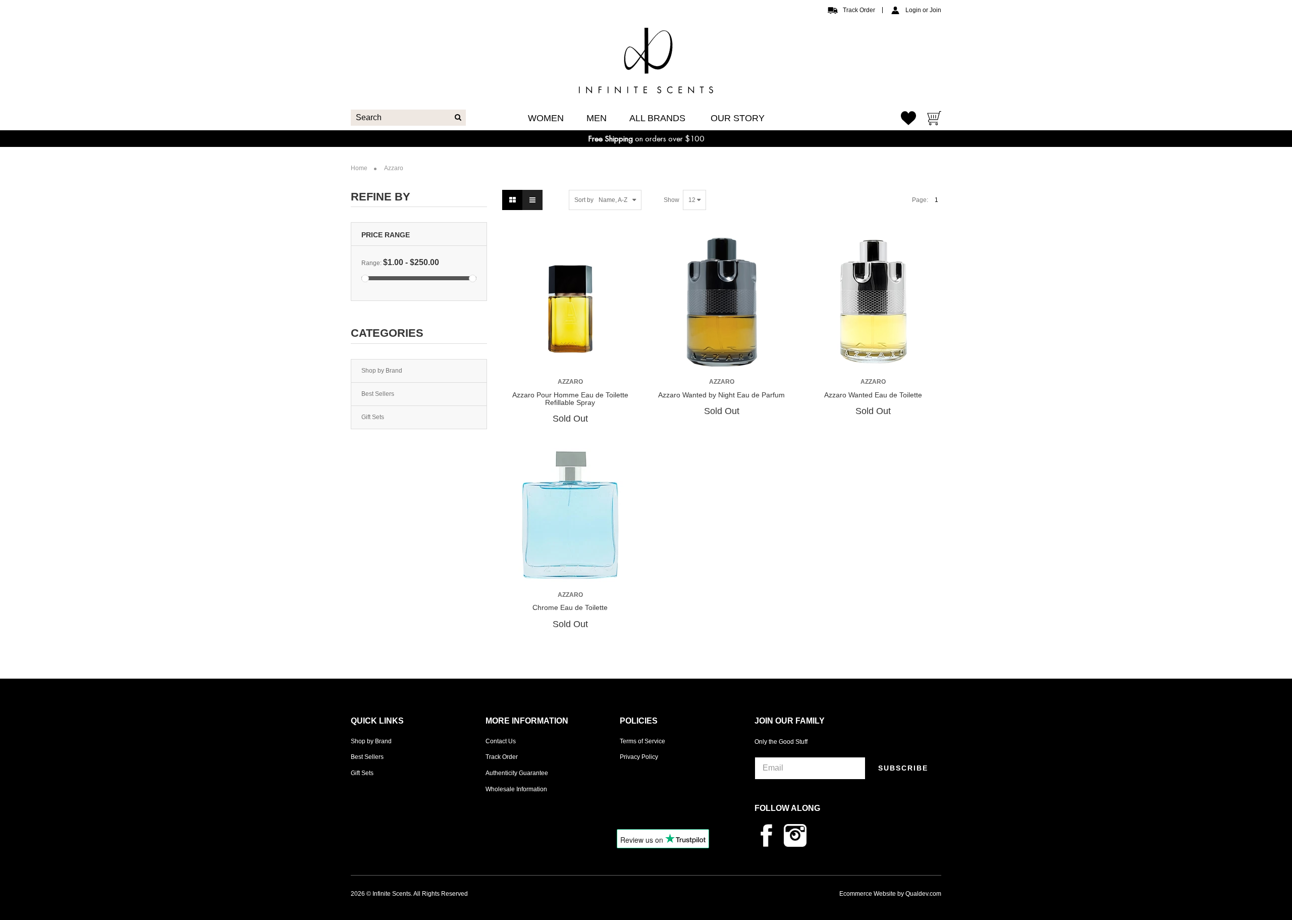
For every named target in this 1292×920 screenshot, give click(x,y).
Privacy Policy (639, 756)
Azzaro (570, 381)
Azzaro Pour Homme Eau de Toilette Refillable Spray (570, 398)
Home (359, 168)
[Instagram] (798, 835)
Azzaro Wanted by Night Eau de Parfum (721, 395)
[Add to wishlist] (569, 359)
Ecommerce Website (867, 893)
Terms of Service (642, 741)
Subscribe (903, 768)
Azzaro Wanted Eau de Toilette (873, 395)
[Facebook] (769, 835)
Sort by (584, 199)
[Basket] (934, 119)
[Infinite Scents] (646, 85)
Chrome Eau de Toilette (570, 607)
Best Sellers (377, 393)
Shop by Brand (381, 370)
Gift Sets (372, 417)
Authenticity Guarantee (517, 773)
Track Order (859, 10)
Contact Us (501, 741)
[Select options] (551, 358)
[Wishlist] (908, 118)
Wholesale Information (516, 789)
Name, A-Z (613, 199)
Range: (371, 263)
